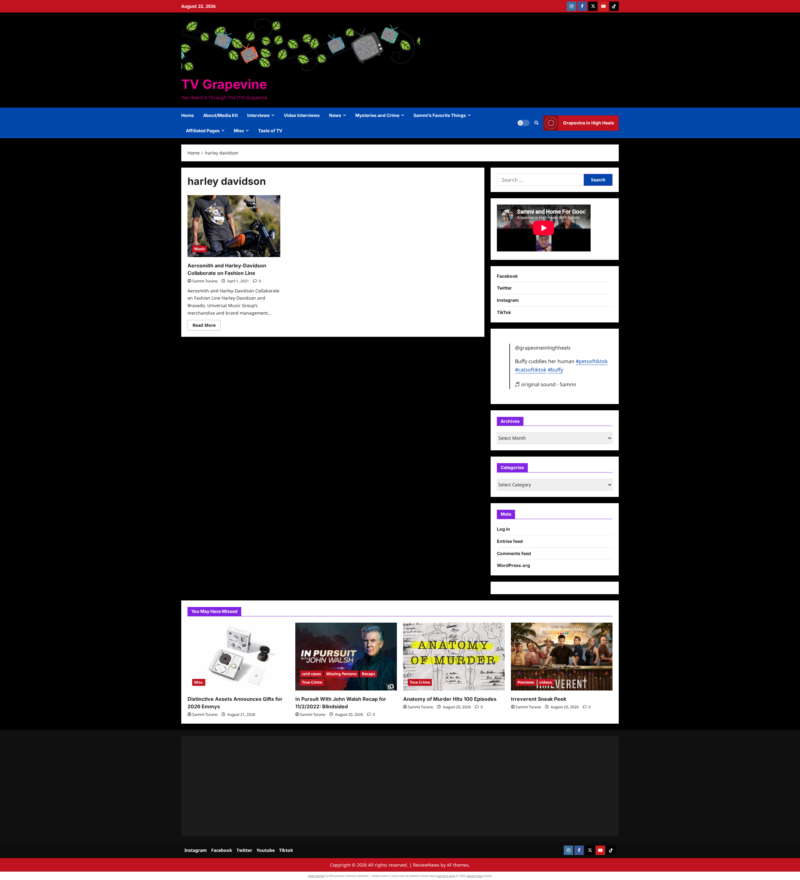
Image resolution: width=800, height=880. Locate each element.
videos (545, 682)
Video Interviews (302, 115)
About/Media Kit (220, 115)
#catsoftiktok (531, 369)
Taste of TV (270, 130)
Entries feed (510, 541)
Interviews (258, 115)
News (335, 115)
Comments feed (514, 553)
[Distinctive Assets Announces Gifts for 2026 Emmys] (238, 656)
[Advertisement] (375, 786)
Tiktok (286, 850)
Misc (239, 130)
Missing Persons (341, 673)
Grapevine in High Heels (588, 122)
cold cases (311, 673)
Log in (503, 529)
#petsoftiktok (592, 361)
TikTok (504, 312)
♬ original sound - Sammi (545, 384)
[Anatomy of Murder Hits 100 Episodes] (454, 656)
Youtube (266, 850)
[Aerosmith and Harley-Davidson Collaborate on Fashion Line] (234, 226)
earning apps (446, 876)
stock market (316, 876)
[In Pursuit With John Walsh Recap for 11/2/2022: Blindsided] (346, 656)
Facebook (507, 276)
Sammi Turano (205, 281)
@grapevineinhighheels (543, 347)
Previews (526, 682)
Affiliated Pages (203, 130)
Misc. (198, 682)
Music (199, 248)
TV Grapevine (224, 84)
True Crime (312, 682)
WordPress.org (513, 565)
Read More (206, 326)
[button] (536, 123)
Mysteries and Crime (377, 115)
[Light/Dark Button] (523, 123)
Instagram (508, 300)
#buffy (555, 369)
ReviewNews (426, 865)
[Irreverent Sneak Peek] (561, 656)
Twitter (504, 288)
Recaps (368, 673)
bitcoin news (475, 876)
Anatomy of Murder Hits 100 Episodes (450, 699)
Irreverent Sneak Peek (538, 699)
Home (187, 115)
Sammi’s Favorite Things (439, 115)
